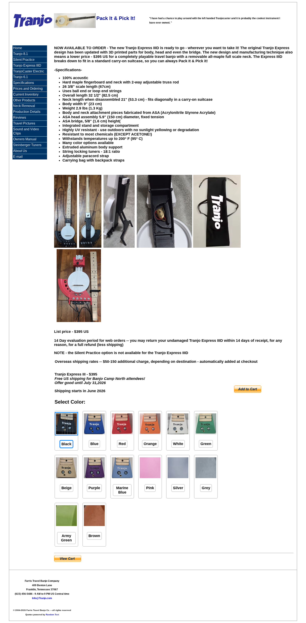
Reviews (19, 117)
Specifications (23, 83)
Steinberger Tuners (27, 145)
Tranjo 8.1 (20, 54)
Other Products (24, 100)
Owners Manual (24, 139)
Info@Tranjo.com (42, 598)
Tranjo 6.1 (20, 77)
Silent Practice (24, 59)
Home (17, 48)
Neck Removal (24, 106)
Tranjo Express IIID (27, 65)
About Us (20, 151)
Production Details (26, 111)
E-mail (18, 156)
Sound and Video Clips (26, 131)
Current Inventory (26, 94)
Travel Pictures (24, 123)
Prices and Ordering (28, 88)
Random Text (52, 614)
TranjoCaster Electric (28, 71)
